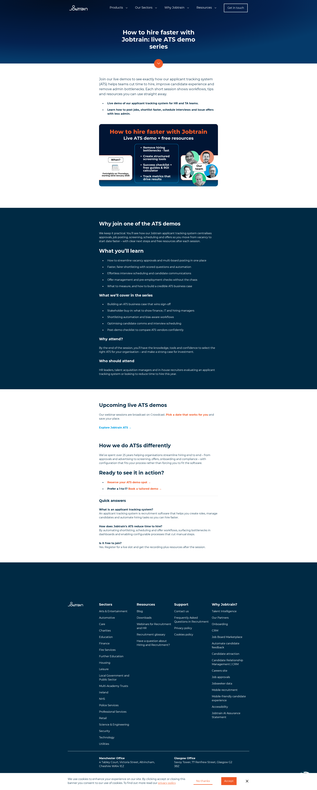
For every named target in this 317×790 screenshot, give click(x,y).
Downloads (144, 617)
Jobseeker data (222, 683)
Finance (104, 643)
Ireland (103, 692)
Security (104, 731)
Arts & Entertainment (113, 611)
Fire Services (107, 649)
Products (116, 7)
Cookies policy (183, 634)
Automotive (107, 617)
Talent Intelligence (224, 611)
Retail (103, 718)
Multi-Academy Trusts (113, 686)
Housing (104, 662)
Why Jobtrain (174, 7)
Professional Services (112, 711)
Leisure (104, 669)
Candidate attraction (225, 653)
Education (106, 637)
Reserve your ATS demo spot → (129, 482)
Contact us (181, 611)
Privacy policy (183, 628)
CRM (215, 630)
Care (102, 624)
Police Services (109, 705)
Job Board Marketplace (227, 637)
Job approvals (221, 677)
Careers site (219, 670)
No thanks (203, 781)
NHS (102, 698)
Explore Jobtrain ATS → (115, 427)
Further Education (111, 656)
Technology (106, 737)
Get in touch (236, 7)
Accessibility (220, 706)
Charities (105, 630)
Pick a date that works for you (187, 414)
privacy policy (167, 783)
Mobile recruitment (225, 690)
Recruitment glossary (151, 634)
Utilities (104, 743)
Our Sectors (143, 7)
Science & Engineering (114, 724)
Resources (204, 7)
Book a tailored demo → (145, 488)
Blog (140, 611)
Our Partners (220, 617)
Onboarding (220, 624)
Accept (229, 781)
